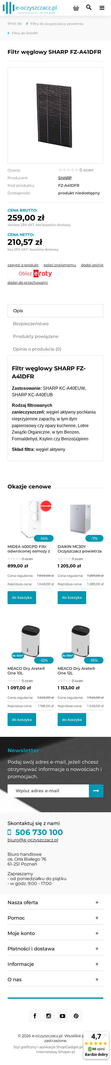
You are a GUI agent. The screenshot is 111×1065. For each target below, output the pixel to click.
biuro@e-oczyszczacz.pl (33, 840)
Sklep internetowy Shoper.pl (67, 1049)
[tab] (55, 310)
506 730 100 (38, 832)
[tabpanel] (55, 408)
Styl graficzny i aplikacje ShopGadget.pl (48, 1047)
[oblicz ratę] (55, 273)
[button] (23, 265)
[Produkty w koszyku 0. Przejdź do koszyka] (76, 7)
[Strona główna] (30, 7)
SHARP (65, 177)
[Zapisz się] (96, 790)
